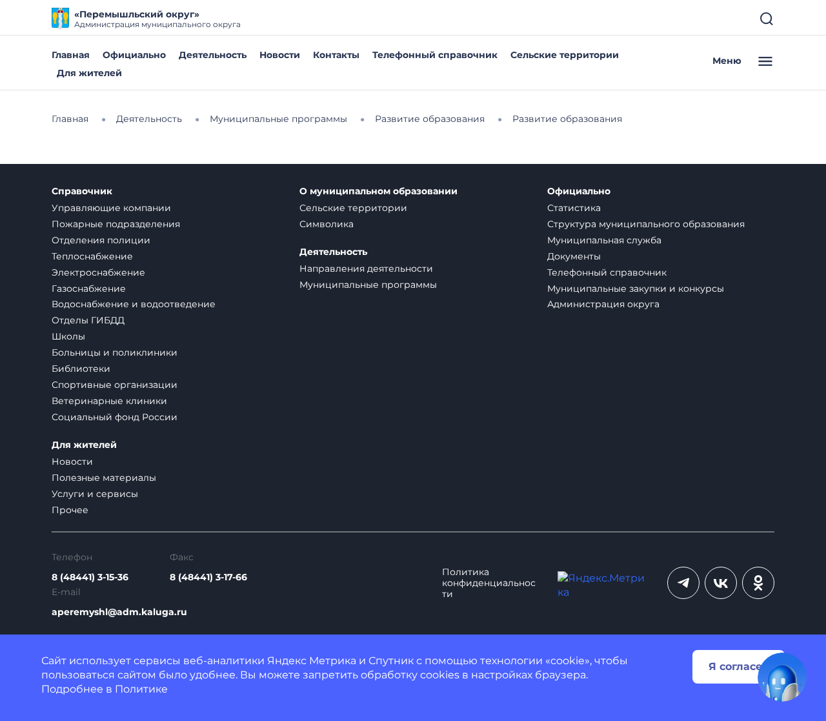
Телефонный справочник (435, 55)
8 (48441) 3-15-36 (90, 577)
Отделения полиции (101, 240)
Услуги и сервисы (95, 494)
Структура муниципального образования (646, 224)
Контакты (336, 55)
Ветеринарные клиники (109, 401)
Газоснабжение (89, 288)
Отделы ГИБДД (88, 320)
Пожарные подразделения (116, 224)
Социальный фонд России (114, 417)
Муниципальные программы (368, 284)
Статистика (574, 208)
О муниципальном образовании (378, 191)
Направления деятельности (366, 268)
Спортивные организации (114, 385)
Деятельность (213, 55)
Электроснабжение (98, 272)
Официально (134, 55)
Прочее (70, 510)
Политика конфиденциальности (489, 583)
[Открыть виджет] (782, 677)
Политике (141, 689)
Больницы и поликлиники (114, 352)
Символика (326, 224)
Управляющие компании (111, 208)
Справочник (82, 191)
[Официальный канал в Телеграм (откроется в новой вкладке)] (683, 583)
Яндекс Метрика (311, 661)
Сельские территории (564, 55)
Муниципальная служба (604, 240)
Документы (574, 256)
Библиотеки (81, 368)
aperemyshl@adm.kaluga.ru (119, 612)
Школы (68, 336)
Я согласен (739, 666)
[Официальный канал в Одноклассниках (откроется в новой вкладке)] (758, 583)
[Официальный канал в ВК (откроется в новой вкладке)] (721, 583)
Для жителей (89, 73)
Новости (279, 55)
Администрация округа (603, 304)
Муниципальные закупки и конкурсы (635, 288)
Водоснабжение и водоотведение (134, 304)
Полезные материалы (104, 477)
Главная (71, 55)
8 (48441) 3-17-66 (208, 577)
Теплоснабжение (92, 256)
